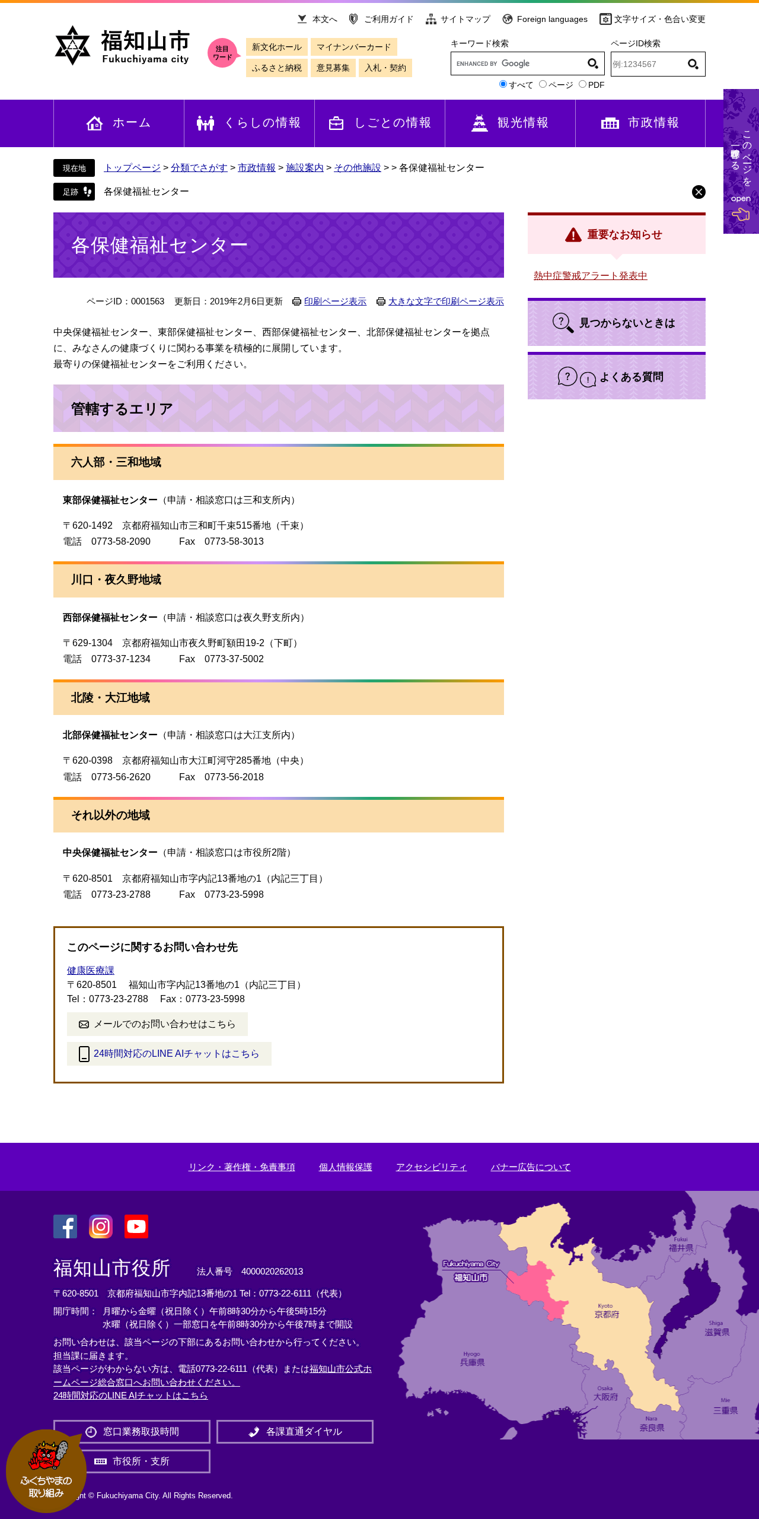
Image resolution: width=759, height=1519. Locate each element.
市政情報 (654, 122)
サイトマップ (465, 19)
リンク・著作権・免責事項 (242, 1167)
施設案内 (305, 168)
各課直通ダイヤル (304, 1431)
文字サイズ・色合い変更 (660, 19)
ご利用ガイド (389, 19)
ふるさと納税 (277, 67)
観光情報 (524, 122)
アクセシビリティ (431, 1167)
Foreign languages (552, 19)
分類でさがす (199, 168)
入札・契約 (385, 67)
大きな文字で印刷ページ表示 (446, 301)
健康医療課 (90, 970)
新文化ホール (277, 47)
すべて (521, 85)
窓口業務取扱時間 (141, 1431)
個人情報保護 (345, 1167)
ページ (560, 85)
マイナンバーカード (354, 47)
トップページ (132, 168)
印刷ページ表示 (335, 301)
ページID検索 (636, 43)
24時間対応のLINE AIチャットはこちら (177, 1053)
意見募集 (333, 67)
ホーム (132, 122)
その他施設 (357, 168)
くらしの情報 (263, 122)
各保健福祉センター (146, 191)
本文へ (324, 19)
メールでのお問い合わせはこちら (165, 1024)
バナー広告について (531, 1167)
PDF (596, 85)
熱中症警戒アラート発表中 (591, 276)
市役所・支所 (141, 1461)
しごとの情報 (393, 122)
